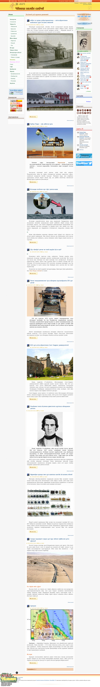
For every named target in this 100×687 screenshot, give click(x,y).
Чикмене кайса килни (85, 82)
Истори (12, 48)
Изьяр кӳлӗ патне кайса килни (84, 79)
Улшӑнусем (14, 76)
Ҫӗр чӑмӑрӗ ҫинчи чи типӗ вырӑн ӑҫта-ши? (45, 250)
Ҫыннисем (14, 33)
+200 (82, 16)
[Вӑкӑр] (80, 110)
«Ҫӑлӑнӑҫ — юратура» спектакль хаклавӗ (85, 76)
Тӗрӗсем (13, 40)
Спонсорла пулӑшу (84, 14)
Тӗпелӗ (13, 43)
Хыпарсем (13, 19)
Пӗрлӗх (12, 71)
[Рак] (85, 110)
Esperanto (71, 1)
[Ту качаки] (85, 113)
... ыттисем (88, 91)
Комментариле (69, 120)
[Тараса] (78, 113)
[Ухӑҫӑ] (83, 113)
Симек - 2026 (83, 88)
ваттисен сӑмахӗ (87, 4)
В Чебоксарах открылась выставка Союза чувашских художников (85, 58)
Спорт (11, 64)
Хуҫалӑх (13, 36)
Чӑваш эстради (15, 57)
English (66, 1)
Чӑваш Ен (13, 24)
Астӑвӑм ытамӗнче (83, 51)
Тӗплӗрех (88, 101)
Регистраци (21, 1)
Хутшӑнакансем (15, 74)
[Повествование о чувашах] (13, 101)
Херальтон (61, 162)
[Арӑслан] (88, 110)
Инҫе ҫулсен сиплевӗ (85, 53)
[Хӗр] (90, 110)
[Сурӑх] (78, 110)
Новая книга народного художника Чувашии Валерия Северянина (85, 64)
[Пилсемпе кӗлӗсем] (13, 106)
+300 (86, 16)
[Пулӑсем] (90, 113)
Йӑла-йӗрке (13, 38)
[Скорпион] (80, 113)
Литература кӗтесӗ (15, 52)
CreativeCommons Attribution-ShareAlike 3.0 (46, 680)
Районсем (14, 31)
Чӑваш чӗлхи (14, 50)
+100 (79, 16)
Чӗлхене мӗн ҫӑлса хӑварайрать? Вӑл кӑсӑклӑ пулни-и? (85, 69)
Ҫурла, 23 (80, 129)
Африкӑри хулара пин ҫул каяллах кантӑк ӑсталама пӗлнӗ (51, 474)
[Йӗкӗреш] (83, 110)
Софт (11, 66)
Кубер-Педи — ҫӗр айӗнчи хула (41, 124)
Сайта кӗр (14, 1)
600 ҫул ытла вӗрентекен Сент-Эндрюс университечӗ (49, 345)
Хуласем (13, 29)
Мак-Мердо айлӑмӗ (36, 270)
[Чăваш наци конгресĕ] (19, 106)
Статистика (20, 677)
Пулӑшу (13, 78)
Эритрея (33, 606)
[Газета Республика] (13, 111)
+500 (89, 16)
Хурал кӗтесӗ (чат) (84, 23)
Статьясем (13, 22)
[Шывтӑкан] (88, 113)
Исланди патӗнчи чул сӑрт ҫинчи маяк (44, 189)
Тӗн (12, 45)
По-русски (61, 1)
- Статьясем (13, 55)
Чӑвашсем (14, 26)
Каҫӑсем (12, 83)
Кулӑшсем (13, 69)
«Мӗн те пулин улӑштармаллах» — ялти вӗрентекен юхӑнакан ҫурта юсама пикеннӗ (48, 21)
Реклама (13, 81)
